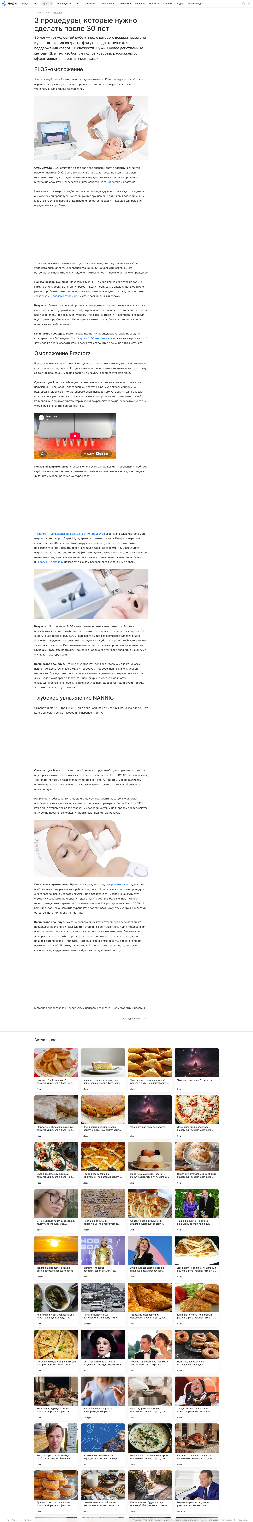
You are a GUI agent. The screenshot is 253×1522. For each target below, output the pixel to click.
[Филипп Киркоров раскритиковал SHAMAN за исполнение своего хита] (103, 1258)
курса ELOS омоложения (96, 338)
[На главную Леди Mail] (11, 3)
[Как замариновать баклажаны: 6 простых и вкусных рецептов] (56, 1305)
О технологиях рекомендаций (156, 1520)
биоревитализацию (87, 903)
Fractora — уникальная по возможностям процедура (70, 533)
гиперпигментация (118, 884)
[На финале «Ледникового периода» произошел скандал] (103, 1445)
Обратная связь (241, 1520)
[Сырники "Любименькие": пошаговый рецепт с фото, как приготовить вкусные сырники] (56, 1070)
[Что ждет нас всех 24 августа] (150, 1117)
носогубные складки (50, 561)
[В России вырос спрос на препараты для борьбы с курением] (103, 1399)
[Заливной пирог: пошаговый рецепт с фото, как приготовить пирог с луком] (103, 1117)
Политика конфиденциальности (184, 1520)
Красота (58, 12)
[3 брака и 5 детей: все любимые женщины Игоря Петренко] (150, 1352)
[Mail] (4, 3)
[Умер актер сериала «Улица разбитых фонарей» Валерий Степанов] (56, 1445)
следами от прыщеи (66, 296)
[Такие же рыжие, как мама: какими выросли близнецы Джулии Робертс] (197, 1211)
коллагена (113, 181)
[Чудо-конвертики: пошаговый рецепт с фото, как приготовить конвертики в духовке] (150, 1070)
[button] (91, 128)
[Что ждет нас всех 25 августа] (197, 1070)
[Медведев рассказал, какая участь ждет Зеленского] (197, 1492)
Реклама (27, 1520)
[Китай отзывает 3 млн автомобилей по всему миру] (103, 1305)
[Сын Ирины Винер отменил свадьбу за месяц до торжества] (103, 1352)
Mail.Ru (6, 1520)
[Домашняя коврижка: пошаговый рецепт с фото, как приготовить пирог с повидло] (197, 1258)
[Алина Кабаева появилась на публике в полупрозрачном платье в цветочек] (150, 1258)
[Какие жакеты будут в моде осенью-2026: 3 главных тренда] (150, 1492)
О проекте (136, 1520)
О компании (16, 1520)
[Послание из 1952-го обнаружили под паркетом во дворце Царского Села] (103, 1211)
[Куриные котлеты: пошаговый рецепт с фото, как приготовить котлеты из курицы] (197, 1305)
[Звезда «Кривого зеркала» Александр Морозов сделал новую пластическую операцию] (197, 1399)
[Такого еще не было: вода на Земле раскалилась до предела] (56, 1258)
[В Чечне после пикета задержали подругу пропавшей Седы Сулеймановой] (56, 1211)
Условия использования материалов (216, 1520)
